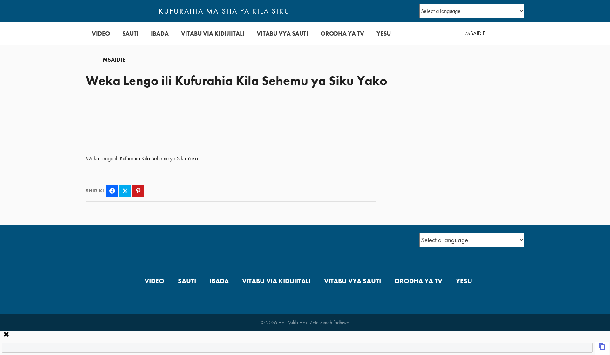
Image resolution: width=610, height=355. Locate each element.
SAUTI (130, 33)
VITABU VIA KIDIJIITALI (213, 33)
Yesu (383, 33)
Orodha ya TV (342, 33)
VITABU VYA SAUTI (282, 33)
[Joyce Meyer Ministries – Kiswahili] (116, 11)
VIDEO (101, 33)
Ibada (160, 33)
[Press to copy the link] (602, 348)
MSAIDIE (475, 33)
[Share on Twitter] (125, 191)
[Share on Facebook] (112, 191)
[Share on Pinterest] (138, 191)
